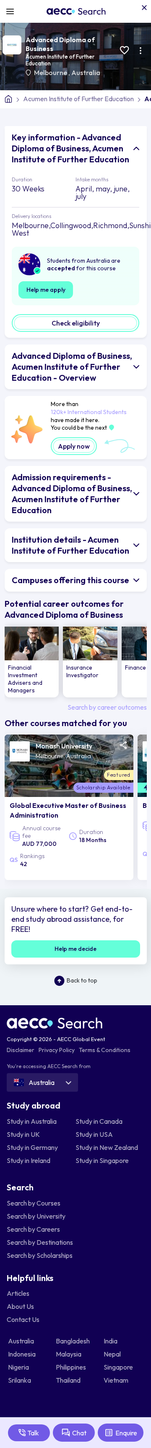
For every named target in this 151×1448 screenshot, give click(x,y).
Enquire (126, 1433)
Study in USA (94, 1134)
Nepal (113, 1354)
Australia (85, 72)
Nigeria (19, 1367)
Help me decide (75, 949)
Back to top (82, 980)
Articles (18, 1293)
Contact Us (23, 1319)
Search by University (36, 1216)
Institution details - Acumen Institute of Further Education (70, 545)
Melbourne (51, 72)
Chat (79, 1433)
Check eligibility (76, 323)
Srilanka (20, 1380)
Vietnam (117, 1380)
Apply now (74, 446)
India (111, 1341)
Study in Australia (32, 1121)
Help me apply (45, 289)
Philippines (71, 1367)
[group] (32, 662)
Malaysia (69, 1354)
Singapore (119, 1367)
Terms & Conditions (104, 1050)
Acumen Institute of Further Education (78, 98)
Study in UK (23, 1134)
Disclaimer (20, 1050)
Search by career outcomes (107, 707)
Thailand (69, 1380)
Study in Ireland (28, 1160)
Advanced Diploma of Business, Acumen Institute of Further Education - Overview (72, 366)
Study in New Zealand (107, 1147)
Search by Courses (33, 1203)
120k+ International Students (89, 412)
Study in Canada (99, 1121)
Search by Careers (33, 1229)
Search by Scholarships (40, 1255)
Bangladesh (73, 1341)
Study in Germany (32, 1147)
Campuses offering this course (70, 580)
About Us (20, 1306)
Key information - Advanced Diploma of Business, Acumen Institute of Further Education (70, 148)
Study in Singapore (102, 1160)
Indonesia (22, 1354)
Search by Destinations (40, 1242)
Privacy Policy (57, 1050)
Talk (33, 1433)
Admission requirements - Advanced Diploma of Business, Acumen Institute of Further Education (72, 493)
